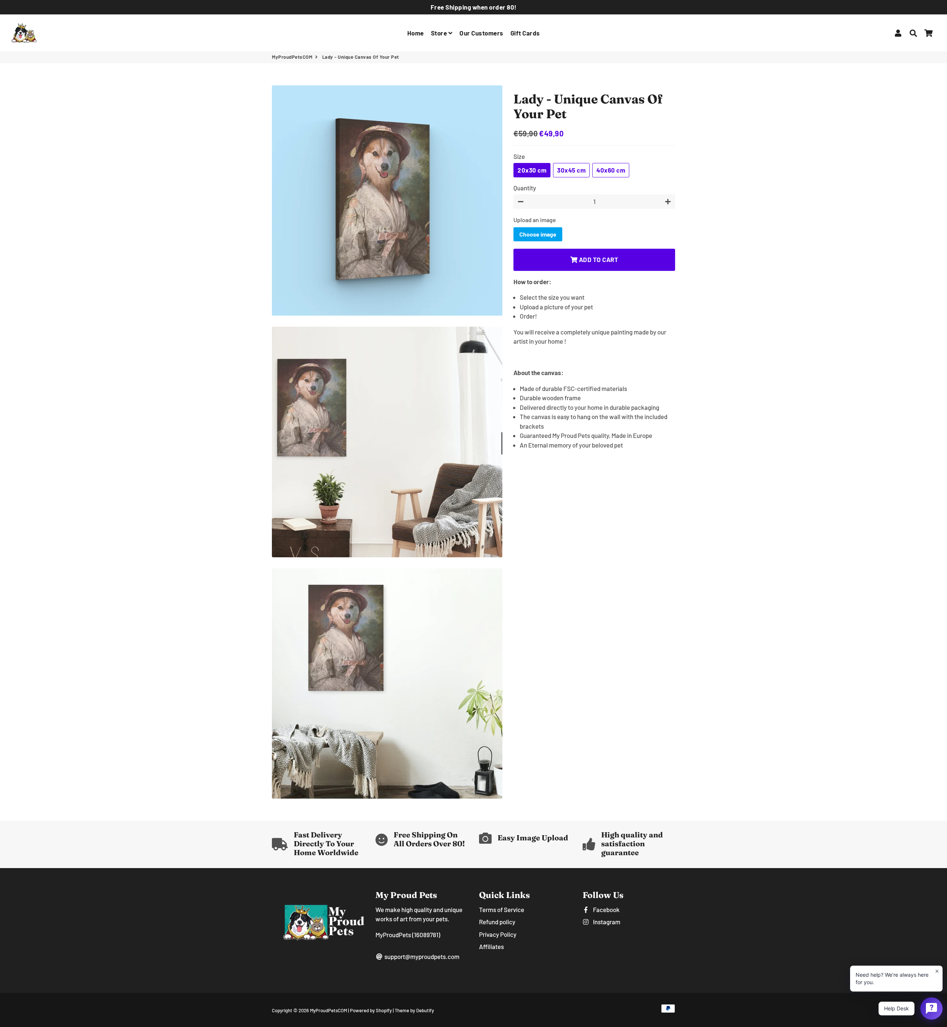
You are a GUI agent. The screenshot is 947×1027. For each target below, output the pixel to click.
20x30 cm (532, 170)
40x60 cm (610, 170)
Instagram (606, 921)
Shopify (384, 1010)
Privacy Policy (497, 934)
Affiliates (491, 946)
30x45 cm (571, 170)
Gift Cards (525, 33)
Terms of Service (501, 909)
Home (415, 33)
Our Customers (481, 33)
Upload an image (534, 219)
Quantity (524, 187)
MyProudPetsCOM (292, 57)
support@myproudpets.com (421, 956)
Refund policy (497, 921)
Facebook (606, 909)
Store (439, 33)
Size (519, 156)
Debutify (425, 1010)
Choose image (537, 234)
